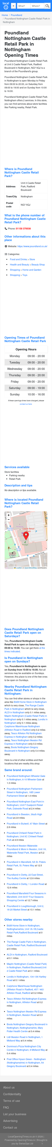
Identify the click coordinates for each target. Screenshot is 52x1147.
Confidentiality (12, 1094)
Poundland (16, 15)
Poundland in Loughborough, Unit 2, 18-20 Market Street (25, 907)
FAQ (6, 1107)
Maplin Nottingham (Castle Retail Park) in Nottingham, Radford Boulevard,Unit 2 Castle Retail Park (27, 967)
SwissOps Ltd (26, 1143)
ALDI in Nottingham (14, 712)
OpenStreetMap (31, 567)
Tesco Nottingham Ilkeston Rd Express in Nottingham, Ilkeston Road (26, 1013)
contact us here (26, 404)
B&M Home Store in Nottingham (30, 702)
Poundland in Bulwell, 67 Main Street (26, 823)
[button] (26, 536)
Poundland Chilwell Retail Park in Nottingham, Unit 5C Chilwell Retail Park (25, 836)
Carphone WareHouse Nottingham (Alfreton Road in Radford (22, 728)
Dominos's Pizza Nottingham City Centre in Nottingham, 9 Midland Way (26, 1048)
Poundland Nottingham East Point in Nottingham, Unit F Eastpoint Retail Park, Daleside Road (25, 805)
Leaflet (19, 567)
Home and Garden (31, 269)
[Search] (47, 6)
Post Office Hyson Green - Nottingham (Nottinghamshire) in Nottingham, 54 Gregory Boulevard (26, 1062)
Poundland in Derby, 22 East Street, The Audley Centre (25, 876)
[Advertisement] (26, 138)
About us (9, 1087)
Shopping (15, 269)
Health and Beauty (19, 264)
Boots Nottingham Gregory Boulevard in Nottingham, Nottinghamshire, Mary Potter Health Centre (27, 1028)
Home (5, 15)
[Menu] (13, 6)
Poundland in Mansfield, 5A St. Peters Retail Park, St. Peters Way (26, 863)
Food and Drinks (18, 259)
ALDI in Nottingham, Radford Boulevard (27, 954)
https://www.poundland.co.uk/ (32, 246)
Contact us (10, 1127)
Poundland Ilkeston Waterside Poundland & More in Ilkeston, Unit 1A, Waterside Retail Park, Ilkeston (26, 849)
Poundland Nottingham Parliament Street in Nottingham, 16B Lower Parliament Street (24, 792)
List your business (14, 1114)
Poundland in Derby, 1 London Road (25, 884)
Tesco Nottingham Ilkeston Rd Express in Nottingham (23, 742)
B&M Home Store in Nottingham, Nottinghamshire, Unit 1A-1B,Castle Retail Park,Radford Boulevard (25, 929)
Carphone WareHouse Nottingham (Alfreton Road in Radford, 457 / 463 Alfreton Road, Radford (25, 989)
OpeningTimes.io (26, 1140)
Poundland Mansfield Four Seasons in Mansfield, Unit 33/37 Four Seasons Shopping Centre (26, 897)
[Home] (5, 5)
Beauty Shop (38, 264)
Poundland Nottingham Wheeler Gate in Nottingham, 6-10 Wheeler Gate (26, 777)
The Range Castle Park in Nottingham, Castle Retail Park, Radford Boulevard (26, 943)
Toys (24, 275)
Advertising (10, 1121)
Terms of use (11, 1101)
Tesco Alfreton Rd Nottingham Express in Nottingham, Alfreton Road (26, 1000)
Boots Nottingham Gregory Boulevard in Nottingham (21, 748)
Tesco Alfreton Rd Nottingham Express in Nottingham (23, 735)
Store (32, 259)
